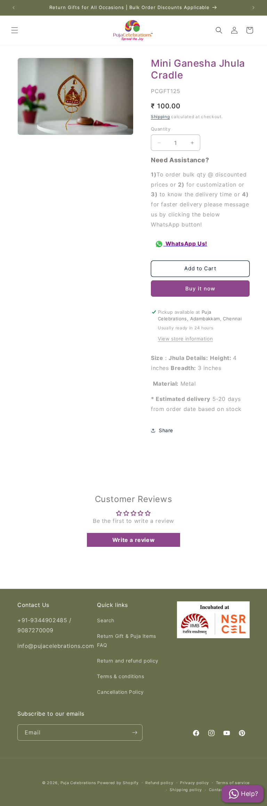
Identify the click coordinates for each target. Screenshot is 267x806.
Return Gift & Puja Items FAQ (126, 640)
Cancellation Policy (120, 692)
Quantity (160, 129)
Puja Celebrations (78, 782)
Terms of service (233, 782)
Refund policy (159, 782)
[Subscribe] (134, 732)
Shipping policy (186, 789)
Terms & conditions (120, 676)
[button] (14, 30)
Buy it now (200, 288)
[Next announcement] (253, 7)
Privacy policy (194, 782)
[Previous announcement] (13, 7)
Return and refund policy (127, 661)
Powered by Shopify (118, 782)
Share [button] (166, 430)
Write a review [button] (133, 539)
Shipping (160, 116)
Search (105, 620)
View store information (185, 339)
